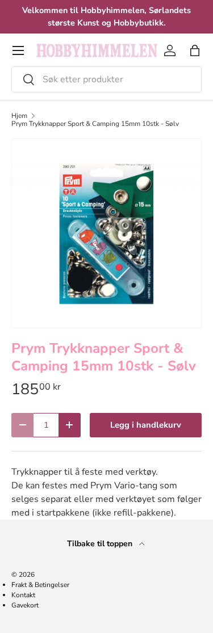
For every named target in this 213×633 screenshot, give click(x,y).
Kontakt (23, 595)
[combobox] (106, 79)
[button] (194, 50)
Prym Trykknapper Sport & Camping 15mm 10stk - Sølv (95, 123)
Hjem (19, 115)
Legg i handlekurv (145, 425)
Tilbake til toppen (101, 543)
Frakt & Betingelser (40, 584)
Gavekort (25, 605)
